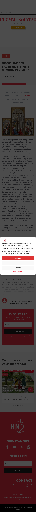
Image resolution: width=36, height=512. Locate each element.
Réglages (18, 268)
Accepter (18, 258)
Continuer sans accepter (18, 263)
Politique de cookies (17, 271)
